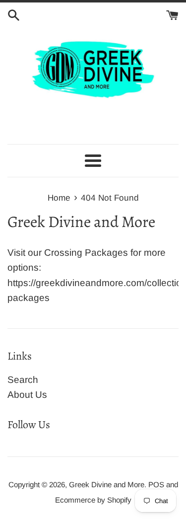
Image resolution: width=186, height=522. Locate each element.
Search (22, 379)
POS (156, 484)
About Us (27, 394)
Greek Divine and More (106, 484)
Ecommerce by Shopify (93, 500)
